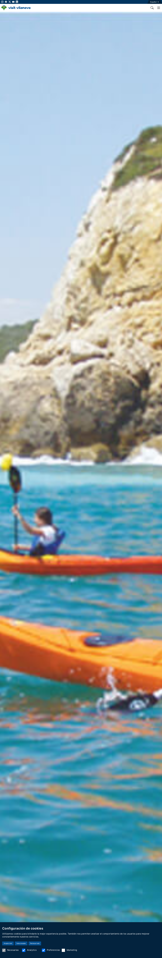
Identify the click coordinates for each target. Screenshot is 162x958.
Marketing (72, 950)
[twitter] (9, 2)
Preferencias (53, 950)
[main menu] (158, 8)
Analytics (32, 950)
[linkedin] (17, 2)
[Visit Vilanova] (16, 10)
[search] (152, 8)
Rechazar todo (34, 943)
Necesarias (13, 950)
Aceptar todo (8, 943)
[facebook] (6, 2)
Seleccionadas (21, 943)
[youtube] (13, 2)
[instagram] (2, 2)
